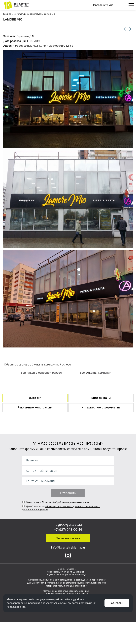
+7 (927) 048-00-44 (68, 530)
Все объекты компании (95, 372)
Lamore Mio (49, 14)
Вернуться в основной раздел (41, 372)
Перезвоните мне (102, 5)
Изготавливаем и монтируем (27, 14)
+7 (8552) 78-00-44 (68, 525)
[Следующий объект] (130, 28)
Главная (7, 14)
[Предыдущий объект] (125, 28)
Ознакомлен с (58, 502)
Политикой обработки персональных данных (66, 502)
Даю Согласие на (61, 508)
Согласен (117, 603)
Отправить (68, 493)
